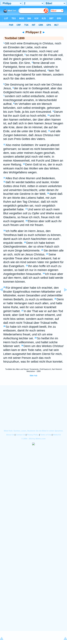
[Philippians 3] (63, 297)
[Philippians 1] (4, 297)
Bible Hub (33, 376)
